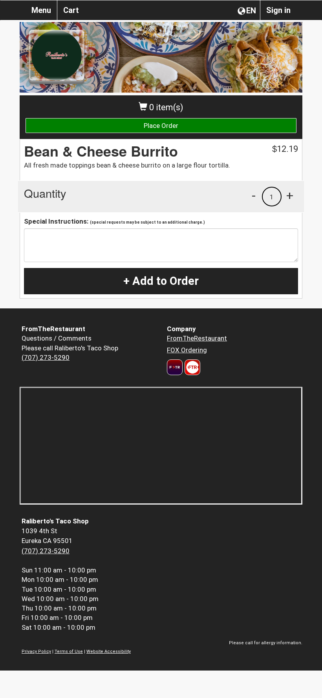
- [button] (254, 195)
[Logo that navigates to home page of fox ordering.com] (191, 367)
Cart (71, 10)
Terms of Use (69, 651)
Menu (41, 10)
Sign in (278, 10)
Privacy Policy (36, 651)
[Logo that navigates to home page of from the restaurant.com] (175, 367)
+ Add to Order (161, 281)
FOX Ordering (187, 350)
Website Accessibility (108, 651)
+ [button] (289, 195)
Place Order (161, 125)
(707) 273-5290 (46, 357)
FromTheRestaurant (197, 338)
